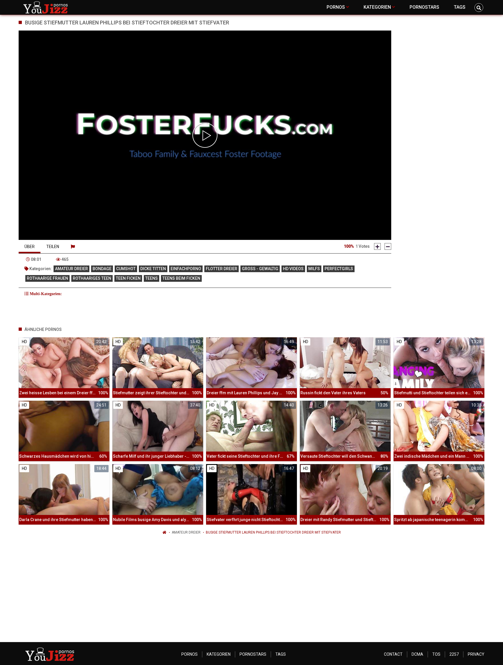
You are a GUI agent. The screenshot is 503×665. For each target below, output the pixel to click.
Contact (393, 654)
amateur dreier (71, 268)
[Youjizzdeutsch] (46, 7)
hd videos (293, 268)
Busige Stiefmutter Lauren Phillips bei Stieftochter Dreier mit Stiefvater (273, 532)
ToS (436, 654)
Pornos (189, 654)
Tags (280, 654)
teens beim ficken (181, 278)
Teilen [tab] (52, 246)
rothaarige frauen (47, 278)
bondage (102, 268)
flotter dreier (221, 268)
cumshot (126, 268)
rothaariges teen (92, 278)
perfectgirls (339, 268)
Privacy (476, 654)
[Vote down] (388, 246)
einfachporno (186, 268)
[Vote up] (377, 246)
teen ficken (128, 278)
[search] (478, 7)
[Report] (73, 246)
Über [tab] (29, 246)
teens (151, 278)
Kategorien (219, 654)
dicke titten (153, 268)
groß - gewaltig (260, 268)
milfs (314, 268)
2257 (454, 654)
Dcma (417, 654)
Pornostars (253, 654)
